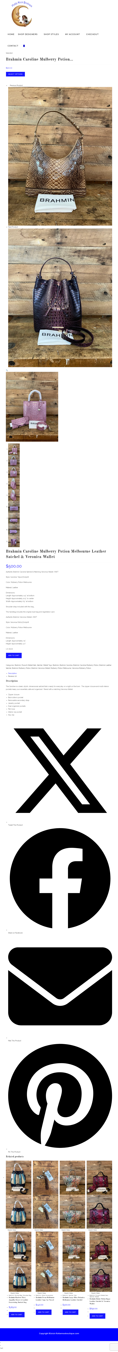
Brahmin (18, 665)
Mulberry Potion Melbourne (61, 668)
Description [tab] (12, 673)
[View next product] (19, 227)
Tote (75, 1295)
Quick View (11, 1230)
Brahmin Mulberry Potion (21, 668)
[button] (7, 370)
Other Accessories (47, 1295)
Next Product (13, 227)
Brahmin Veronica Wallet (40, 668)
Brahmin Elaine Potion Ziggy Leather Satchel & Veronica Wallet (100, 1301)
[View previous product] (8, 85)
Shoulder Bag (27, 1295)
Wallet (45, 665)
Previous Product (16, 85)
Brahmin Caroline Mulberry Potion (86, 665)
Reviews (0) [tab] (12, 676)
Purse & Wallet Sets (29, 665)
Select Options (15, 74)
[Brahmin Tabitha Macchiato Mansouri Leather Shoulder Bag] (60, 156)
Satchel (39, 665)
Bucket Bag (18, 1295)
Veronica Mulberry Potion (81, 668)
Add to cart (13, 655)
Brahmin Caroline (66, 665)
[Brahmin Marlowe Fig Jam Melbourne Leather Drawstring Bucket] (60, 298)
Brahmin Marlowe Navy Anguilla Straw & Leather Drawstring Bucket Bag (18, 1300)
